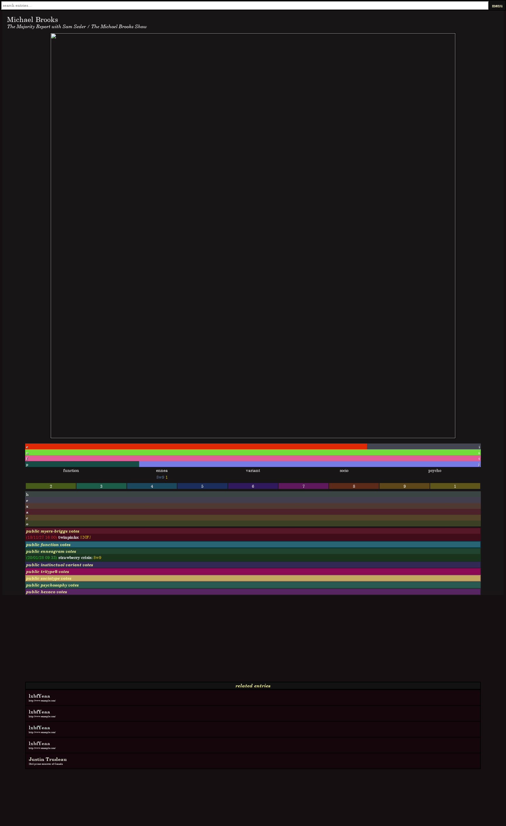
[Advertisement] (178, 641)
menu (497, 5)
